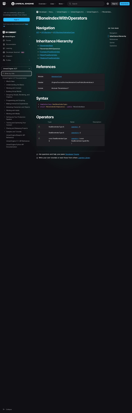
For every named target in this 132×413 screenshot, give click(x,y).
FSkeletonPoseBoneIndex (50, 58)
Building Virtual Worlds (13, 91)
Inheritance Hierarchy (118, 36)
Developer (43, 12)
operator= (75, 138)
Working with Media (13, 113)
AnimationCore (57, 76)
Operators (113, 46)
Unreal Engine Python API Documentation (15, 146)
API (37, 32)
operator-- (75, 127)
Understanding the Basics (15, 85)
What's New (10, 81)
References (114, 39)
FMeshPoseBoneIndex (48, 55)
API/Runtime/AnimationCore (63, 32)
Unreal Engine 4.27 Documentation (15, 78)
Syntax (112, 42)
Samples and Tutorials (13, 131)
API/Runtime (46, 32)
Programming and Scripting (15, 100)
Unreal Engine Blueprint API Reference (15, 136)
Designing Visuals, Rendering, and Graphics (17, 96)
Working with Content (13, 88)
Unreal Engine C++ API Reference (17, 141)
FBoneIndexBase (46, 46)
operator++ (75, 133)
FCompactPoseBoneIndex (50, 52)
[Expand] (4, 81)
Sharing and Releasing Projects (17, 128)
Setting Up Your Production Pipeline (15, 118)
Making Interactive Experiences (17, 104)
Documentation (52, 12)
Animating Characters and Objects (18, 107)
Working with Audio (12, 110)
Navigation (113, 33)
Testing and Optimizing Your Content (16, 124)
